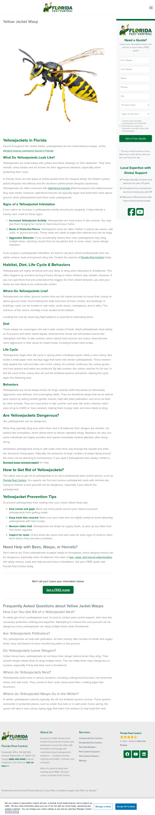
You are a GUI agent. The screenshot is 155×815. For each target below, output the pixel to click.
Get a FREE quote (58, 590)
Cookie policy (12, 812)
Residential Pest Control (90, 742)
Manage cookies (103, 806)
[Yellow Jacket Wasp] (59, 80)
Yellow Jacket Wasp (20, 21)
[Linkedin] (144, 754)
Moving (82, 760)
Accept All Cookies (126, 806)
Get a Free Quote (135, 138)
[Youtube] (135, 754)
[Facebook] (127, 754)
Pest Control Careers (89, 755)
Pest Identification (87, 747)
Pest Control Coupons (89, 751)
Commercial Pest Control (90, 738)
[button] (150, 7)
